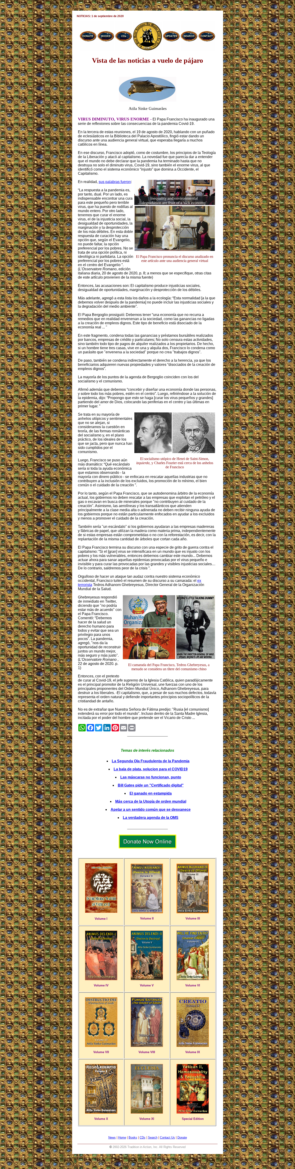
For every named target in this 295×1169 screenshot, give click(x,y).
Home (122, 1137)
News (112, 1137)
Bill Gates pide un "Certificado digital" (151, 785)
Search (152, 1137)
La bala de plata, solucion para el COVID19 (151, 769)
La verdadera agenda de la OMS (150, 818)
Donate (182, 1137)
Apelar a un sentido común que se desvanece (151, 809)
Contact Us (167, 1137)
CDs (142, 1137)
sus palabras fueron (115, 182)
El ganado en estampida (151, 793)
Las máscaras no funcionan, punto (150, 777)
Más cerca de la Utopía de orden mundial (150, 801)
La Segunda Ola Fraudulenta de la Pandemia (150, 761)
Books (133, 1137)
